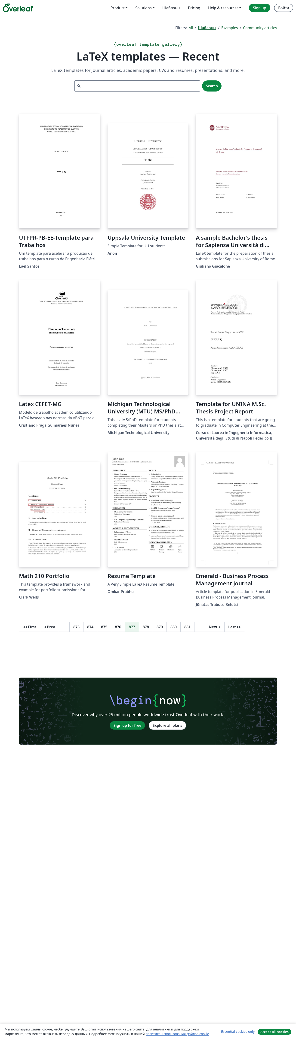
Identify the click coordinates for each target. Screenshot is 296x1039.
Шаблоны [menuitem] (171, 7)
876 (118, 627)
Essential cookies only (238, 1031)
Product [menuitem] (118, 7)
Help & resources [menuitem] (223, 7)
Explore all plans (167, 725)
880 (173, 627)
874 (90, 627)
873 (76, 627)
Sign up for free (127, 725)
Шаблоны (207, 27)
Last (234, 627)
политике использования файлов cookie (177, 1034)
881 (187, 627)
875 (104, 627)
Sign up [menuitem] (259, 7)
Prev (49, 627)
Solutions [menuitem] (143, 7)
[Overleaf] (18, 8)
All (191, 27)
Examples (229, 27)
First (29, 627)
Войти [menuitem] (283, 7)
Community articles (260, 27)
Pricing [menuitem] (194, 7)
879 (160, 627)
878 (146, 627)
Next (215, 627)
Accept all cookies (274, 1032)
